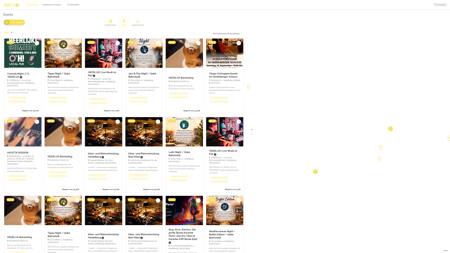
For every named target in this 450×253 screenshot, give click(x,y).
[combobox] (227, 34)
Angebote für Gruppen (52, 5)
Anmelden (441, 5)
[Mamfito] (11, 5)
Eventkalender (33, 5)
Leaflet (445, 250)
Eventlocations (73, 5)
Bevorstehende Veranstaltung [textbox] (226, 34)
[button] (252, 130)
